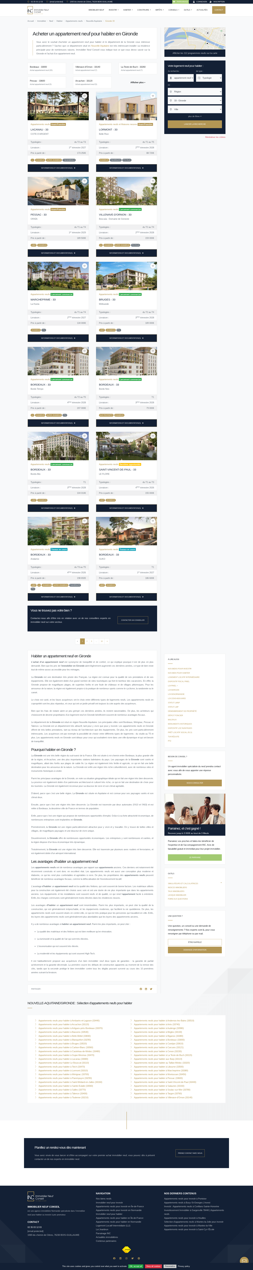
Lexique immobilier (177, 895)
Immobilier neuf (96, 10)
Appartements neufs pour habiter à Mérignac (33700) (63, 1074)
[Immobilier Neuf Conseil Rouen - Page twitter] (132, 1258)
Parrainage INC (103, 1233)
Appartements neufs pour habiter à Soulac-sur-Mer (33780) (161, 1089)
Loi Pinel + (173, 686)
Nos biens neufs (103, 1198)
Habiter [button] (127, 10)
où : (169, 85)
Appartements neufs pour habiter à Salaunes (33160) (158, 1086)
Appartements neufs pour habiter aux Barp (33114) (157, 1059)
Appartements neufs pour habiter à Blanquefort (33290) (64, 1039)
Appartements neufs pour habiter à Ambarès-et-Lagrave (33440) (69, 1020)
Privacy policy (184, 1266)
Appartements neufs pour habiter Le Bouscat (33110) (63, 1062)
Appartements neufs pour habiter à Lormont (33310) (63, 1070)
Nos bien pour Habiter (179, 673)
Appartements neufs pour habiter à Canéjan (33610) (158, 1043)
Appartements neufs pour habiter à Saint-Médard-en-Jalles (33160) (70, 1082)
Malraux (172, 720)
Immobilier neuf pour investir (109, 1202)
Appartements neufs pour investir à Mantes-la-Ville (188, 1225)
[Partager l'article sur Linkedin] (146, 989)
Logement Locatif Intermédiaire (184, 677)
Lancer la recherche (195, 124)
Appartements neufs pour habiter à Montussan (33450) (159, 1074)
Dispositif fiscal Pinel (179, 681)
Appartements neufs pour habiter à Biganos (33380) (158, 1036)
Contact (219, 10)
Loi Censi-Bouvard (177, 698)
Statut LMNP (174, 703)
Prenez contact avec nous (190, 1153)
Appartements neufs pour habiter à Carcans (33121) (158, 1047)
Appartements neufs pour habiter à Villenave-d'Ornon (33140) (162, 1097)
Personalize (170, 1266)
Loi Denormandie (176, 694)
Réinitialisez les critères (215, 137)
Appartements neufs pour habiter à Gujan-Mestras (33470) (66, 1055)
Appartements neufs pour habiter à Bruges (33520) (62, 1043)
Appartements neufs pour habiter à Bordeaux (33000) (159, 1039)
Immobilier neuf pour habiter (109, 1214)
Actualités (202, 10)
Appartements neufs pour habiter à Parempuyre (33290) (65, 1078)
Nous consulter (195, 783)
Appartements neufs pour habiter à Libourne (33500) (158, 1066)
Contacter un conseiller (133, 620)
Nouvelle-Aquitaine (100, 46)
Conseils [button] (173, 10)
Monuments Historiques (180, 724)
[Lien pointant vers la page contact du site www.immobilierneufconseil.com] (244, 1261)
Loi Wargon (173, 690)
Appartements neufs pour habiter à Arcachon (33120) (63, 1024)
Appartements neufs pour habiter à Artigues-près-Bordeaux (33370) (70, 1028)
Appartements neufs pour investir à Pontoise (185, 1198)
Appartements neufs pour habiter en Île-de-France (119, 1218)
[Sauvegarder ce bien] (84, 96)
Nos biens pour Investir (180, 669)
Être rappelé (195, 942)
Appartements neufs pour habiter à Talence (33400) (62, 1093)
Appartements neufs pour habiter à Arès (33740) (156, 1024)
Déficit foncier (175, 715)
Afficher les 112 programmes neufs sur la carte (195, 53)
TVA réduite (173, 737)
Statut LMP (173, 707)
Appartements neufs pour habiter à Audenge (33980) (158, 1028)
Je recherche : (174, 71)
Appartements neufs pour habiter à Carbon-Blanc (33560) (65, 1047)
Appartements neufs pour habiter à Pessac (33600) (158, 1078)
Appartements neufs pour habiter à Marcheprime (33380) (160, 1070)
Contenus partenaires (106, 1241)
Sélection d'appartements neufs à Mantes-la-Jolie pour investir (193, 1222)
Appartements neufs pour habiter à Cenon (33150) (157, 1051)
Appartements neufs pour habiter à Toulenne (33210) (63, 1097)
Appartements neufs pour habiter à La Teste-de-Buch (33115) (162, 1055)
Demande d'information (194, 950)
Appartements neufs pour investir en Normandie (119, 1210)
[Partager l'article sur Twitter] (151, 989)
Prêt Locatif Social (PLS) (180, 732)
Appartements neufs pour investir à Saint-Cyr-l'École (189, 1229)
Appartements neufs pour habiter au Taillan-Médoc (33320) (161, 1062)
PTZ (169, 741)
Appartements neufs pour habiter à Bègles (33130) (157, 1032)
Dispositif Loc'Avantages (180, 728)
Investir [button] (113, 10)
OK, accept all (136, 1266)
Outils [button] (187, 10)
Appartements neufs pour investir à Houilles (185, 1218)
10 (102, 641)
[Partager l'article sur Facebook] (141, 989)
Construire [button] (143, 10)
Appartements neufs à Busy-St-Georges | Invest (187, 1202)
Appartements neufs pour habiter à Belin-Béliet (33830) (64, 1036)
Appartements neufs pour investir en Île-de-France (120, 1206)
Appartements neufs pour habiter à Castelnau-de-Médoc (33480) (69, 1051)
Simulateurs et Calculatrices (183, 884)
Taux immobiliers (176, 891)
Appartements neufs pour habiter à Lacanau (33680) (63, 1059)
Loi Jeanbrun (102, 1229)
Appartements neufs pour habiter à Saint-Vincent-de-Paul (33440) (164, 1082)
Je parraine (195, 857)
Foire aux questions (178, 899)
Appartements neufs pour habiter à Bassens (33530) (63, 1032)
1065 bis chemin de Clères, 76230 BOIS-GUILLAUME (53, 1235)
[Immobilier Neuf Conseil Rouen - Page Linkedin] (120, 1258)
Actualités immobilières (107, 1237)
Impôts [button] (159, 10)
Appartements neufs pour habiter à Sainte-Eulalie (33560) (65, 1086)
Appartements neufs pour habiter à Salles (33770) (62, 1089)
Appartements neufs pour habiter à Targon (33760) (157, 1093)
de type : (200, 71)
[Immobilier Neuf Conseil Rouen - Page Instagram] (126, 1258)
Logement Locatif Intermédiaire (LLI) (113, 1225)
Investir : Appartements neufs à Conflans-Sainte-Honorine (191, 1206)
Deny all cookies (153, 1266)
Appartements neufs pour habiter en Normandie (118, 1222)
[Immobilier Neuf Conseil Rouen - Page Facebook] (114, 1258)
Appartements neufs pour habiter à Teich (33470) (61, 1066)
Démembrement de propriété (182, 711)
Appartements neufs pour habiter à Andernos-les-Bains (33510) (163, 1020)
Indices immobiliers (177, 887)
